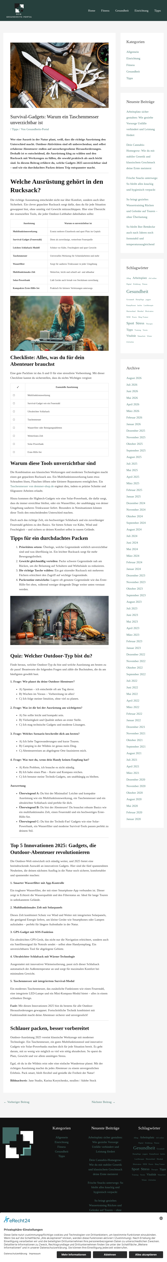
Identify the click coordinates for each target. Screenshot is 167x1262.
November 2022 (135, 661)
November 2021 (135, 733)
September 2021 (136, 746)
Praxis (134, 317)
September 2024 (136, 522)
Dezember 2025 (135, 430)
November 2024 (135, 509)
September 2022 (136, 674)
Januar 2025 (133, 496)
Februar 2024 (134, 562)
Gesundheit (122, 10)
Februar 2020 (134, 812)
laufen (139, 305)
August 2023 (134, 601)
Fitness (105, 10)
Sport (130, 323)
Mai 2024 (132, 549)
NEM (128, 317)
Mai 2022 (132, 694)
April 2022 (132, 700)
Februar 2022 (134, 713)
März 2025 (132, 483)
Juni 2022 (132, 687)
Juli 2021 (131, 759)
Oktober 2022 (134, 667)
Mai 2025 (132, 470)
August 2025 (134, 457)
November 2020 (135, 786)
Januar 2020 (133, 819)
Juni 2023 (132, 615)
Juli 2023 (131, 608)
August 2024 (134, 529)
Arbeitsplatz (140, 278)
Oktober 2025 (134, 443)
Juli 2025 (131, 463)
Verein (145, 330)
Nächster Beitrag (103, 1102)
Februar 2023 (134, 641)
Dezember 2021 (135, 727)
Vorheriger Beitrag (16, 1102)
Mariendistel (131, 311)
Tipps (157, 10)
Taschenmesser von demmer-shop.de (32, 486)
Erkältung (137, 284)
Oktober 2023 (134, 588)
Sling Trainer (143, 317)
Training (138, 330)
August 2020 (134, 799)
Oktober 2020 (134, 792)
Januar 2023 (133, 648)
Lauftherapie (148, 305)
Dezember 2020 (135, 779)
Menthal (140, 311)
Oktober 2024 (134, 516)
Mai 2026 (132, 397)
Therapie (149, 324)
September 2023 (136, 595)
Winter (149, 336)
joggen (148, 299)
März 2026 (132, 411)
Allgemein (132, 51)
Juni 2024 (132, 542)
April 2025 (132, 476)
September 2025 (136, 450)
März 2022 (132, 707)
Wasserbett (141, 336)
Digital (128, 284)
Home (91, 10)
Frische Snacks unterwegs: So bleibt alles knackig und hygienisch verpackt (142, 183)
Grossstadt (130, 299)
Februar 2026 (134, 417)
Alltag (128, 278)
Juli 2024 (131, 536)
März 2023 (132, 634)
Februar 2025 (134, 490)
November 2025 (135, 437)
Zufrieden (130, 342)
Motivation (149, 311)
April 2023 (132, 628)
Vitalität (131, 335)
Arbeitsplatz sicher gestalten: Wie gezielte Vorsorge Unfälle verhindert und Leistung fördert (140, 123)
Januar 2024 (133, 569)
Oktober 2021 (134, 740)
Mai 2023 (132, 621)
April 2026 (132, 404)
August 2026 (134, 378)
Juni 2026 (132, 391)
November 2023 (135, 582)
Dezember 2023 (135, 575)
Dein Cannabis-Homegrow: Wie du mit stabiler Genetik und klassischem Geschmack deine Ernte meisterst (140, 156)
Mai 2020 (132, 805)
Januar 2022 (133, 720)
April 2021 (132, 766)
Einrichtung (141, 10)
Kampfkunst (131, 305)
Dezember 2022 (135, 654)
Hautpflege (140, 299)
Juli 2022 (131, 680)
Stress (140, 323)
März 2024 (132, 555)
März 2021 (132, 772)
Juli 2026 (131, 384)
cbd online (153, 278)
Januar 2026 (133, 424)
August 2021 (134, 753)
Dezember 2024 (135, 503)
